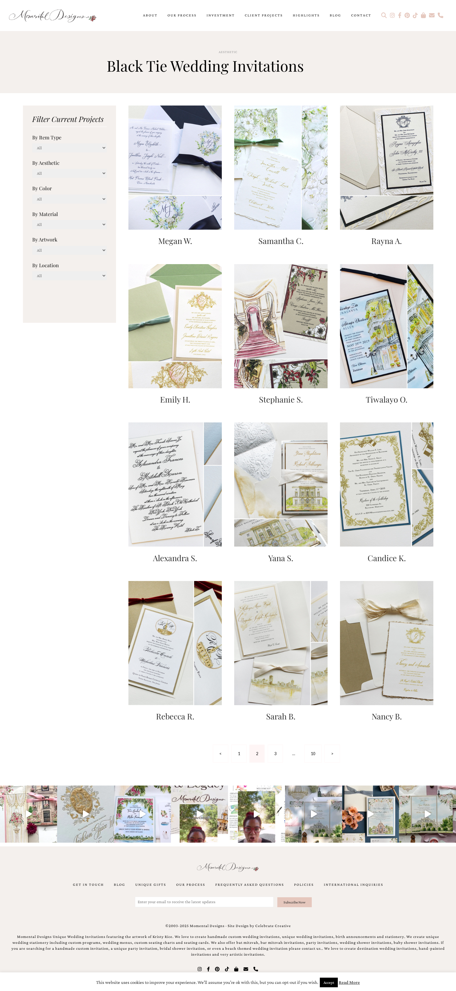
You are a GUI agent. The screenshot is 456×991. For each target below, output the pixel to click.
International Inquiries (353, 884)
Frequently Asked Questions (249, 884)
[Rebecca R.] (175, 642)
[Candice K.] (386, 484)
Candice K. (387, 557)
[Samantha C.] (281, 166)
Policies (304, 884)
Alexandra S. (175, 557)
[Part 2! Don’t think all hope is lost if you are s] (199, 814)
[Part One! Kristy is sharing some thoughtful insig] (256, 814)
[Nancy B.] (386, 642)
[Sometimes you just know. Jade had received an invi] (427, 814)
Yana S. (280, 557)
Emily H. (175, 399)
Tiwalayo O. (386, 399)
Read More (349, 982)
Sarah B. (280, 716)
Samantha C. (280, 240)
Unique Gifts (150, 884)
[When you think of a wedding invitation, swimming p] (142, 814)
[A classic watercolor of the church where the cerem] (370, 814)
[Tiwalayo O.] (386, 325)
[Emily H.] (175, 325)
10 (313, 753)
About (150, 15)
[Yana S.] (281, 484)
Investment (221, 15)
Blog (335, 15)
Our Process (182, 15)
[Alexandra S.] (175, 484)
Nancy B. (387, 716)
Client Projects (264, 15)
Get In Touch (88, 884)
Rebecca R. (175, 716)
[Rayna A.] (386, 166)
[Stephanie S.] (281, 325)
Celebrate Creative (273, 926)
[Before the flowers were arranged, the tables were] (313, 814)
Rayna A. (386, 240)
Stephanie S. (281, 399)
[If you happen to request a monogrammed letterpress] (85, 814)
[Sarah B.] (281, 642)
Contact (361, 15)
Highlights (306, 15)
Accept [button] (329, 982)
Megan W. (175, 240)
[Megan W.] (175, 166)
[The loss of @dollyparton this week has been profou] (28, 814)
